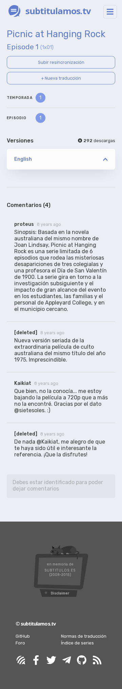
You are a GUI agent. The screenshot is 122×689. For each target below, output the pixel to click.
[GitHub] (82, 660)
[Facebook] (36, 660)
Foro (20, 642)
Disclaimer (60, 593)
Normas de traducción (83, 636)
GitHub (23, 636)
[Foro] (21, 660)
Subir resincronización (61, 62)
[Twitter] (51, 660)
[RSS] (97, 660)
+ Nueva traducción (61, 78)
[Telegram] (66, 660)
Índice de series (77, 642)
